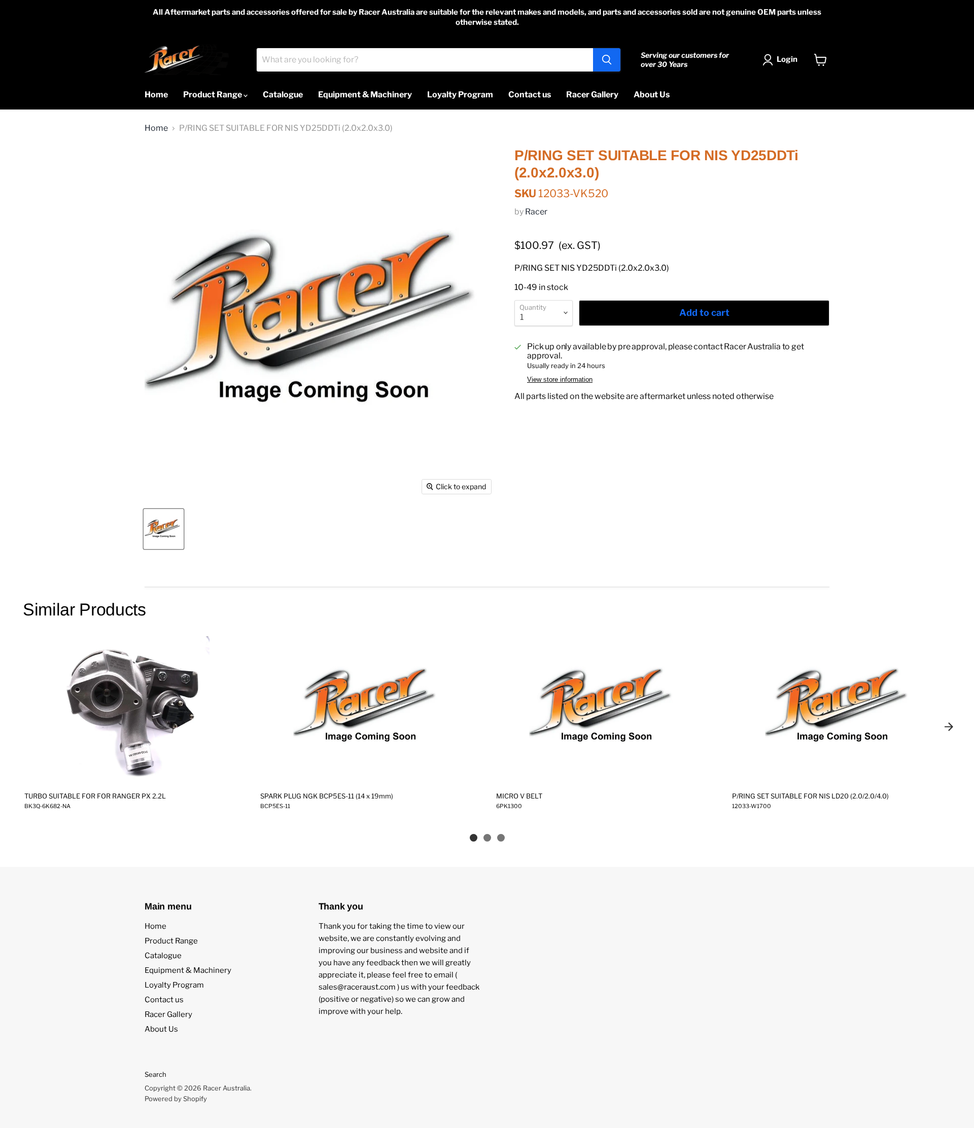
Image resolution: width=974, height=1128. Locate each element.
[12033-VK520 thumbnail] (164, 529)
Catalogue (283, 94)
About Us (652, 94)
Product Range (213, 94)
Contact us (529, 94)
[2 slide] (487, 838)
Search (155, 1074)
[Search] (606, 59)
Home (156, 94)
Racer (536, 211)
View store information (560, 379)
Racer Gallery (592, 94)
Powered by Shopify (176, 1099)
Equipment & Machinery (365, 94)
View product (133, 773)
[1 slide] (473, 838)
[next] (948, 726)
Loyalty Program (460, 94)
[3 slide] (501, 838)
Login (787, 59)
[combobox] (425, 59)
